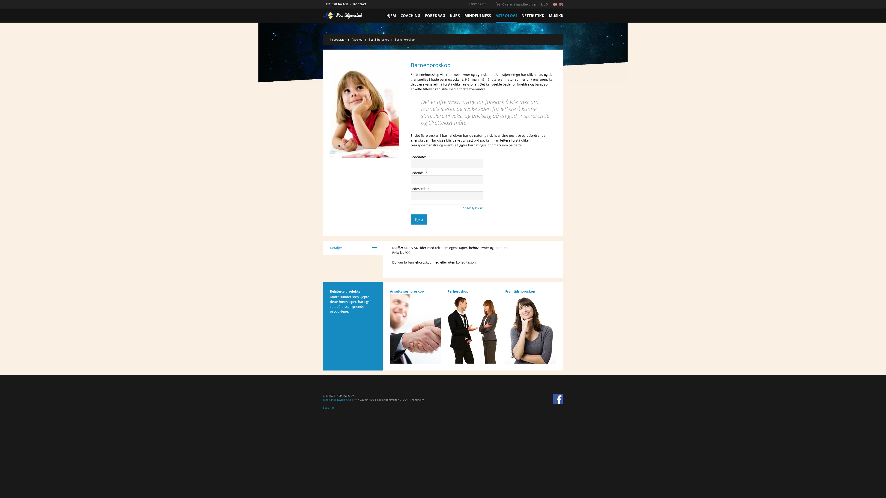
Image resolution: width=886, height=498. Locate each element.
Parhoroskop (458, 291)
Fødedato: (420, 157)
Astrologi (357, 40)
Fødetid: (419, 173)
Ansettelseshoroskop (407, 291)
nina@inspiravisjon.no (337, 400)
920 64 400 (340, 4)
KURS (455, 15)
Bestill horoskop (379, 40)
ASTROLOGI (506, 15)
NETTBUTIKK (532, 15)
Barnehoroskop (405, 40)
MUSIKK (556, 15)
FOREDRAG (435, 15)
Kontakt (359, 4)
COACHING (410, 15)
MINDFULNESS (477, 15)
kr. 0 (525, 4)
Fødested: (420, 189)
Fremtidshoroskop (520, 291)
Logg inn (328, 407)
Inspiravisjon (338, 40)
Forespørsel (478, 4)
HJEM (391, 15)
